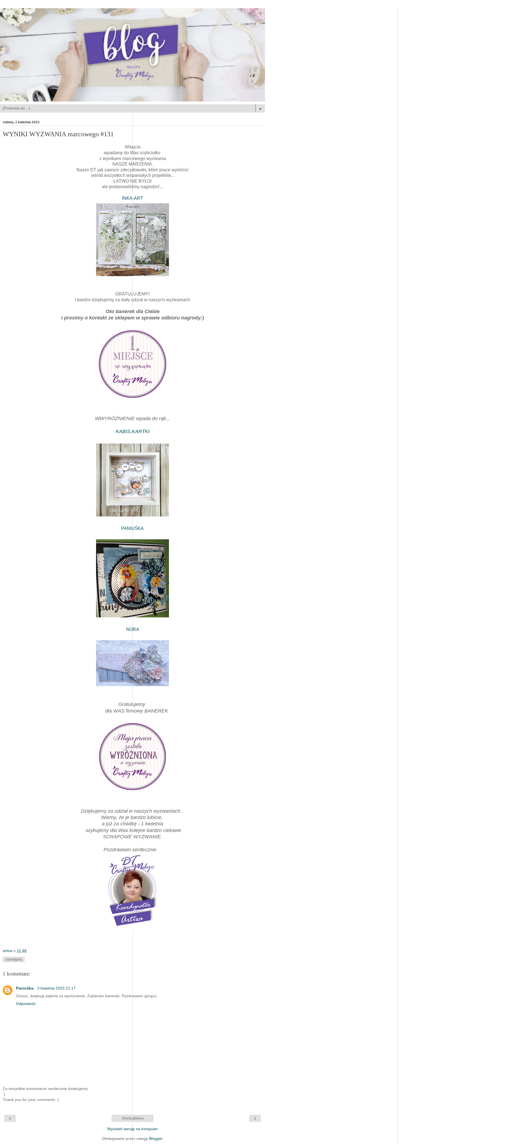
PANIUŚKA (132, 528)
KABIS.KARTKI (133, 431)
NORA (132, 629)
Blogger (155, 1138)
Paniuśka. (26, 988)
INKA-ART (132, 198)
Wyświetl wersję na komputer (132, 1129)
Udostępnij (14, 959)
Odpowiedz (26, 1003)
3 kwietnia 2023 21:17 (56, 988)
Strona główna (133, 1118)
